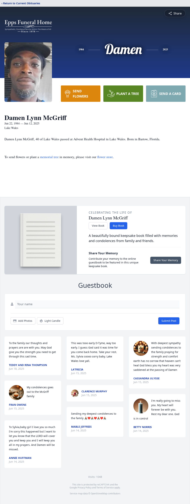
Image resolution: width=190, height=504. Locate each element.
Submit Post (168, 321)
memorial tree (49, 157)
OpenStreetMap (99, 493)
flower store (105, 157)
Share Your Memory (165, 260)
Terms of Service (105, 487)
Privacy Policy (84, 487)
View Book (98, 225)
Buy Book (118, 225)
